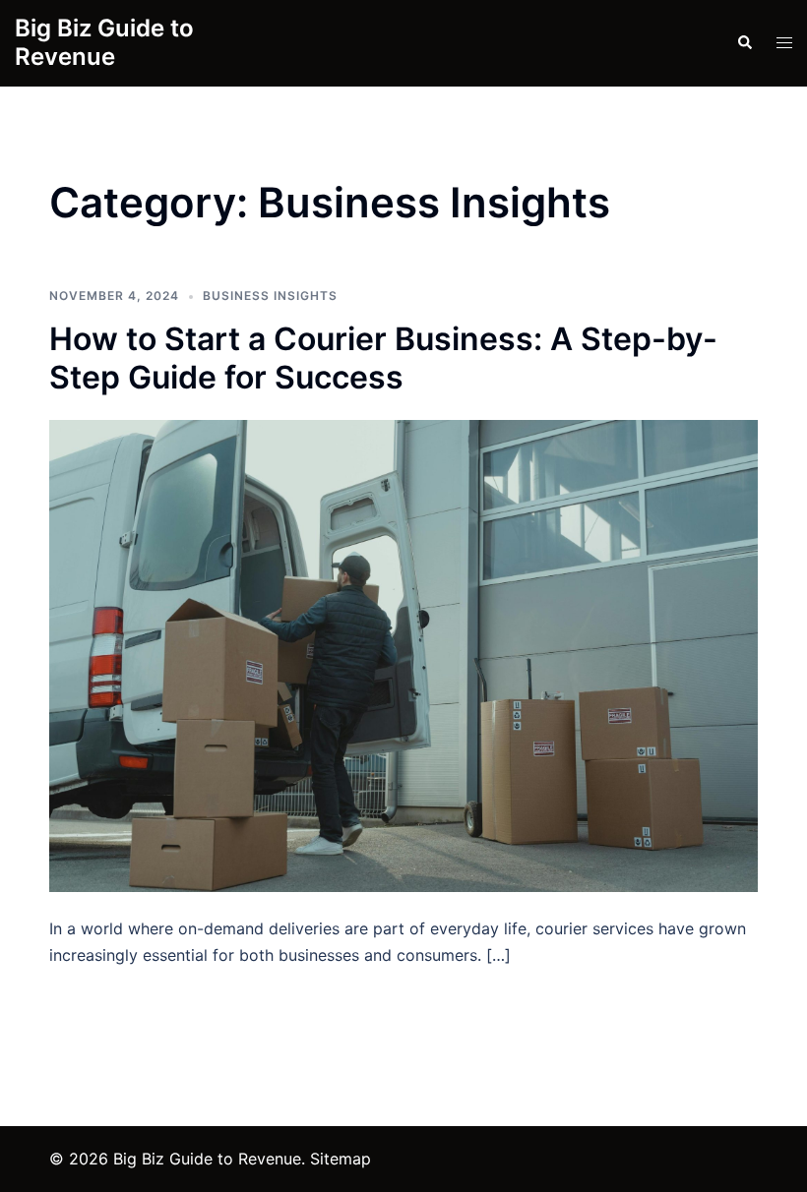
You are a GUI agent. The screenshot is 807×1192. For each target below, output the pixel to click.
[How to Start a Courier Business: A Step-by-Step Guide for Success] (403, 654)
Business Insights (270, 295)
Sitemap (340, 1158)
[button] (744, 43)
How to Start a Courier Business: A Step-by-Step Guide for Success (383, 357)
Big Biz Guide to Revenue (104, 42)
